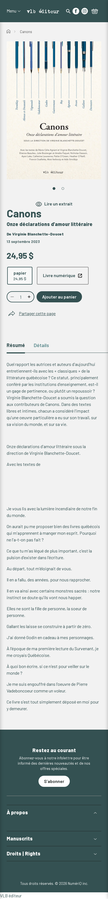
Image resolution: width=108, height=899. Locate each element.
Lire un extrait (58, 203)
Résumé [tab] (16, 345)
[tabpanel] (54, 536)
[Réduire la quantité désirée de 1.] (11, 297)
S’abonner (54, 781)
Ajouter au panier (59, 296)
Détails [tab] (41, 345)
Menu (11, 10)
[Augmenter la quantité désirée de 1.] (29, 297)
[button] (54, 812)
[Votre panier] (94, 11)
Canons (26, 31)
